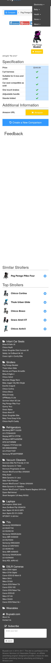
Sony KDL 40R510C (10, 560)
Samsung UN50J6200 (11, 543)
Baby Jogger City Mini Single (13, 383)
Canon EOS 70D (8, 587)
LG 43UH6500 (8, 557)
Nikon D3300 (7, 599)
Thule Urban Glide (9, 368)
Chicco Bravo (7, 391)
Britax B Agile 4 (8, 374)
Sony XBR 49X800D (10, 551)
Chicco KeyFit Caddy (10, 421)
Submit (9, 641)
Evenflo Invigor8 (8, 386)
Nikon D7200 (7, 581)
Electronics (38, 4)
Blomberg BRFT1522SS (11, 430)
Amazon (38, 51)
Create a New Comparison (27, 122)
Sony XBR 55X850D (10, 537)
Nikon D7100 (7, 596)
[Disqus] (25, 167)
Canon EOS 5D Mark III (11, 575)
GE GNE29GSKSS (9, 448)
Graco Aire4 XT (8, 412)
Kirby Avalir (6, 474)
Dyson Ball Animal (9, 492)
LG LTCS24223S (8, 433)
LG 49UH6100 (8, 548)
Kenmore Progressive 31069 (13, 468)
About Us (6, 617)
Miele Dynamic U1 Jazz (11, 477)
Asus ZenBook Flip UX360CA (13, 507)
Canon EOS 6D (8, 593)
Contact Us (6, 620)
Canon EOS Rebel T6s (11, 590)
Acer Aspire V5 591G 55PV (13, 510)
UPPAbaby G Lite (9, 397)
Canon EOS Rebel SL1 (11, 602)
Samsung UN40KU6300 (11, 554)
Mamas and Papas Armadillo (13, 371)
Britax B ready (7, 394)
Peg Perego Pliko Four (11, 403)
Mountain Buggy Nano (11, 380)
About (36, 24)
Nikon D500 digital (9, 569)
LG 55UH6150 (8, 531)
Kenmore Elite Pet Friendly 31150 (15, 463)
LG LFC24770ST (9, 451)
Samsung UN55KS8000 (11, 525)
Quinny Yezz (7, 406)
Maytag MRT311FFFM (11, 436)
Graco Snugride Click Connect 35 (15, 350)
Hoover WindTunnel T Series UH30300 (17, 483)
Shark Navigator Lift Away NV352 (15, 495)
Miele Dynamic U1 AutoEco (13, 486)
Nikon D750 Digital (9, 572)
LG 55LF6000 (7, 540)
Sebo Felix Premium (10, 480)
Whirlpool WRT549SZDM (12, 439)
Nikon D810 (7, 578)
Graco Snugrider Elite (10, 415)
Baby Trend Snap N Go (11, 418)
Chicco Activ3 (7, 377)
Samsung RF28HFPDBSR (12, 454)
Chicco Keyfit (7, 347)
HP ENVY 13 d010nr (10, 516)
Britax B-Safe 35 (8, 344)
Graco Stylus (7, 409)
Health (37, 14)
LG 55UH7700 (8, 528)
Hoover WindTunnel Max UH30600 (16, 471)
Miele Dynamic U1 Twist (11, 466)
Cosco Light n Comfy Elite (12, 356)
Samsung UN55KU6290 (11, 534)
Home (36, 19)
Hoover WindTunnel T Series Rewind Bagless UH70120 (24, 489)
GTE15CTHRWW (9, 442)
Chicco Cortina (8, 388)
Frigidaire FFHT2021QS (11, 445)
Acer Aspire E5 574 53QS (12, 513)
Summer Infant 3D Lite (11, 400)
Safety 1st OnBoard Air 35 (12, 353)
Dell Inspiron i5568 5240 (12, 504)
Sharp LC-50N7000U (10, 546)
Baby (36, 9)
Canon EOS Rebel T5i (11, 584)
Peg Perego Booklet (10, 365)
